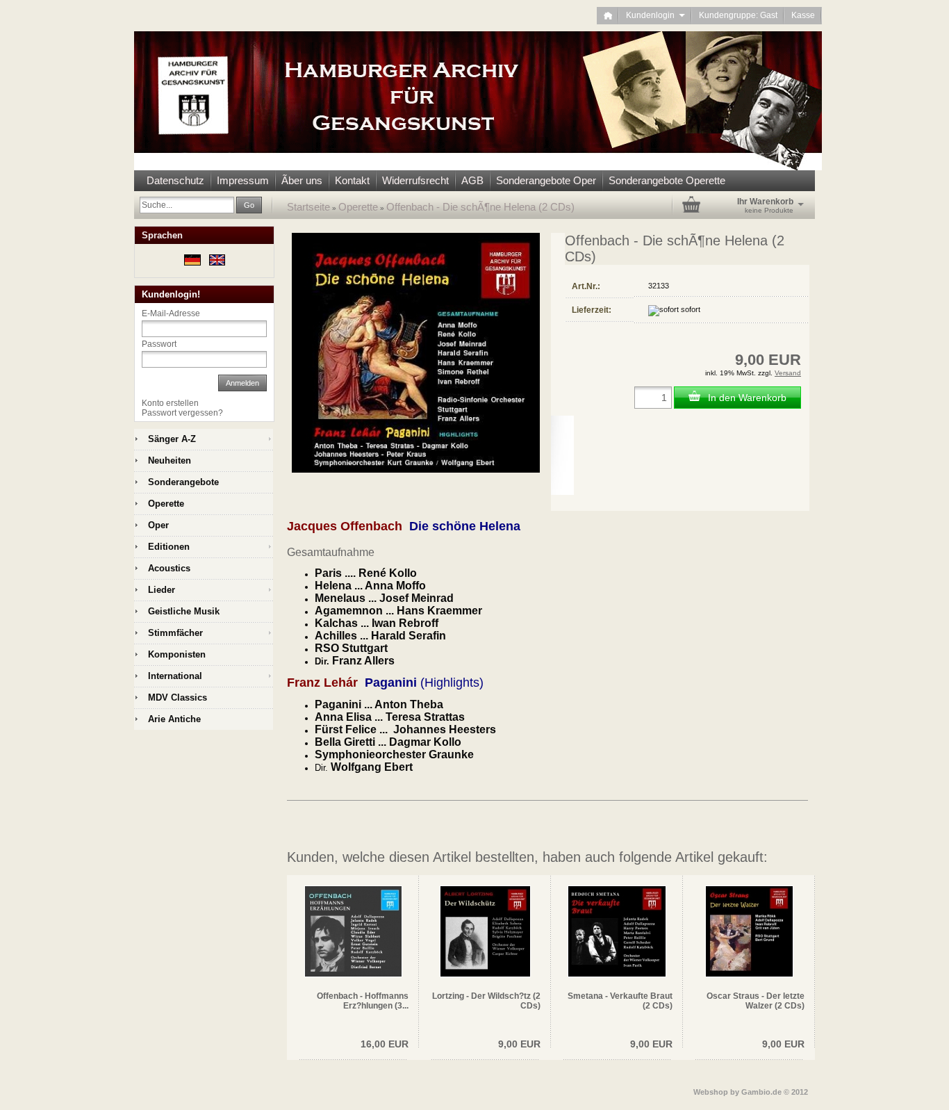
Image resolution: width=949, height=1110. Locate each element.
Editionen (169, 546)
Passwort (159, 344)
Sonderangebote (183, 482)
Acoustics (169, 568)
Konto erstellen (170, 403)
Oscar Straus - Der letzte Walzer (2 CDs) (755, 1001)
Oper (158, 525)
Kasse (803, 15)
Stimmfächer (175, 633)
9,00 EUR (519, 1044)
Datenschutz (175, 180)
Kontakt (352, 180)
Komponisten (177, 654)
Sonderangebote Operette (667, 180)
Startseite (308, 207)
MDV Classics (177, 697)
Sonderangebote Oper (546, 180)
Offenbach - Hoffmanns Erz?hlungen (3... (363, 1001)
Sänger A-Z (172, 439)
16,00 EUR (385, 1044)
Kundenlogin (655, 15)
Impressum (243, 180)
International (175, 676)
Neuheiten (169, 460)
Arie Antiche (174, 719)
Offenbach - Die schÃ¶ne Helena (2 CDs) (480, 207)
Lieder (161, 590)
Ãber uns (301, 180)
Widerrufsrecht (415, 180)
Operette (358, 207)
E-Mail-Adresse (171, 313)
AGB (472, 180)
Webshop (710, 1092)
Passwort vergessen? (182, 413)
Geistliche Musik (184, 611)
